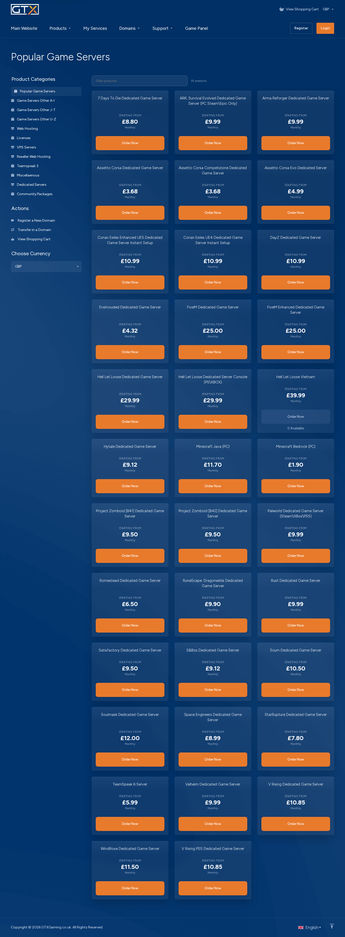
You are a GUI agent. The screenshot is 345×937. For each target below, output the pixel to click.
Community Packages (34, 194)
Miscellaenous (27, 175)
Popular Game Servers (37, 91)
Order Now (130, 143)
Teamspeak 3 (27, 166)
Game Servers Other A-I (35, 100)
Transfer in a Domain (33, 230)
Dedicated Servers (31, 185)
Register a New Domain (35, 220)
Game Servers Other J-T (36, 110)
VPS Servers (26, 147)
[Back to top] (332, 926)
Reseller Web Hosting (33, 156)
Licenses (23, 138)
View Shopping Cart (33, 239)
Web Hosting (27, 128)
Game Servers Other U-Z (36, 119)
